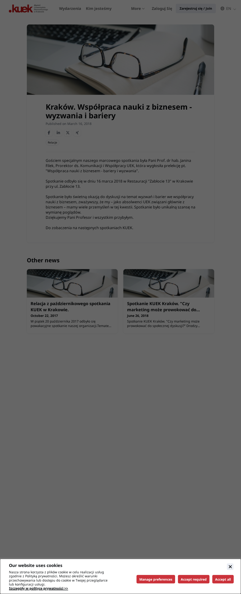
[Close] (230, 566)
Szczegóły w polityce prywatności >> (38, 588)
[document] (120, 576)
